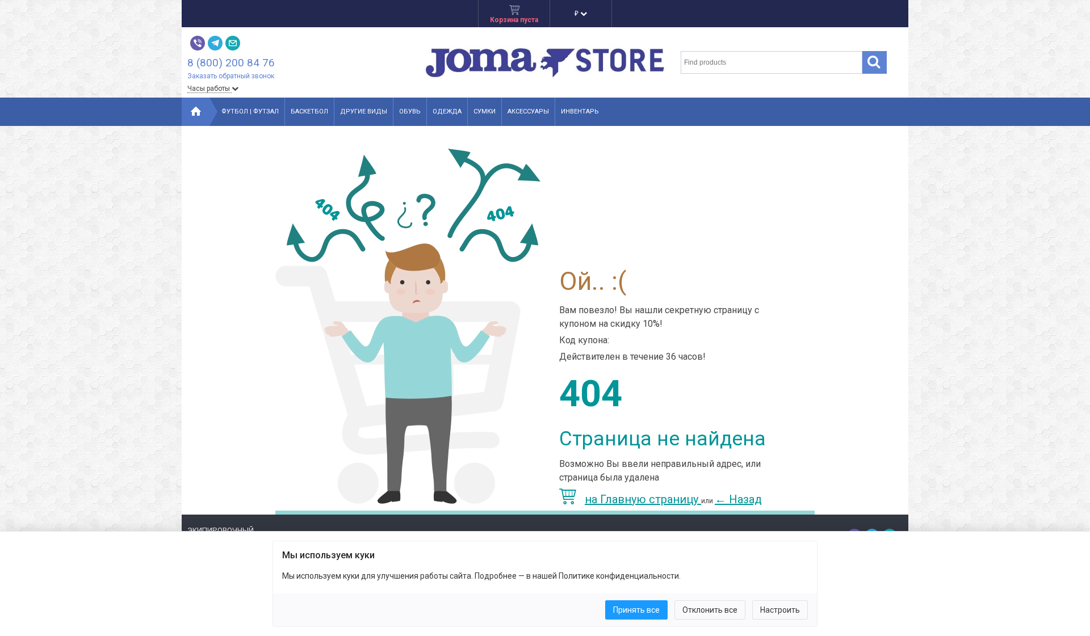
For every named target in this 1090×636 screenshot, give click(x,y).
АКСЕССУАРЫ (528, 111)
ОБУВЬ (410, 111)
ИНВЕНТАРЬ (580, 111)
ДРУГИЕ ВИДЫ (363, 111)
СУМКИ (484, 111)
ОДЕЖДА (447, 111)
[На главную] (196, 112)
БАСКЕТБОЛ (309, 111)
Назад (738, 499)
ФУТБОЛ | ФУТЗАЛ (250, 111)
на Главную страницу (643, 499)
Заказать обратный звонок (230, 76)
